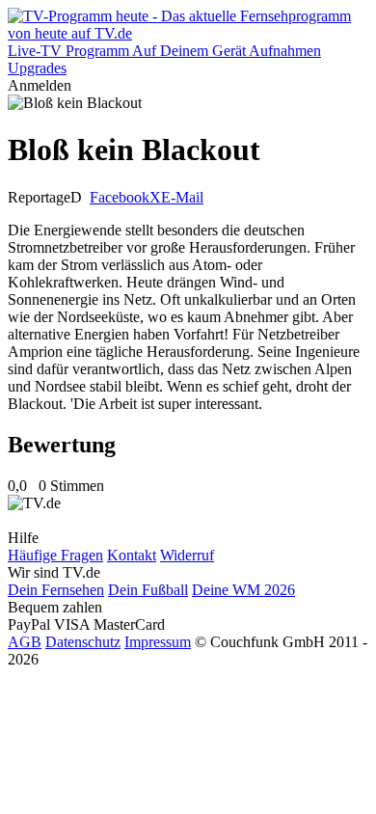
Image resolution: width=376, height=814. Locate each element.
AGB (24, 642)
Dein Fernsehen (56, 590)
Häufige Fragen (55, 555)
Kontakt (131, 555)
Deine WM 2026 (243, 590)
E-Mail (182, 197)
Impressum (157, 642)
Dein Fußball (148, 590)
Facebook (119, 197)
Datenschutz (83, 642)
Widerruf (187, 555)
